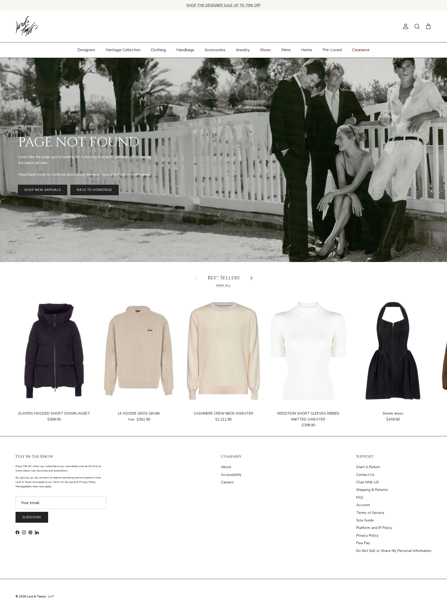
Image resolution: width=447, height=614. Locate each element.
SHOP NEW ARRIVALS (42, 190)
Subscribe (31, 517)
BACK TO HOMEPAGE (94, 190)
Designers (86, 50)
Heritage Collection (123, 50)
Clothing (158, 50)
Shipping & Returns (372, 489)
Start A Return (368, 467)
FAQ (359, 497)
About (226, 467)
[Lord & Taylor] (27, 26)
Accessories (215, 50)
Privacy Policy (367, 535)
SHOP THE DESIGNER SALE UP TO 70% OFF (223, 5)
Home (306, 50)
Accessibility (231, 474)
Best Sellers (224, 278)
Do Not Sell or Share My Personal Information (393, 550)
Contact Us (365, 474)
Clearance (361, 50)
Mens (286, 50)
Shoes (265, 50)
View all (223, 285)
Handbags (185, 50)
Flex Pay (363, 543)
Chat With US (367, 482)
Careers (227, 482)
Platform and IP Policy (374, 527)
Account (363, 505)
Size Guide (365, 520)
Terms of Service (370, 512)
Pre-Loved (332, 50)
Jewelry (243, 50)
